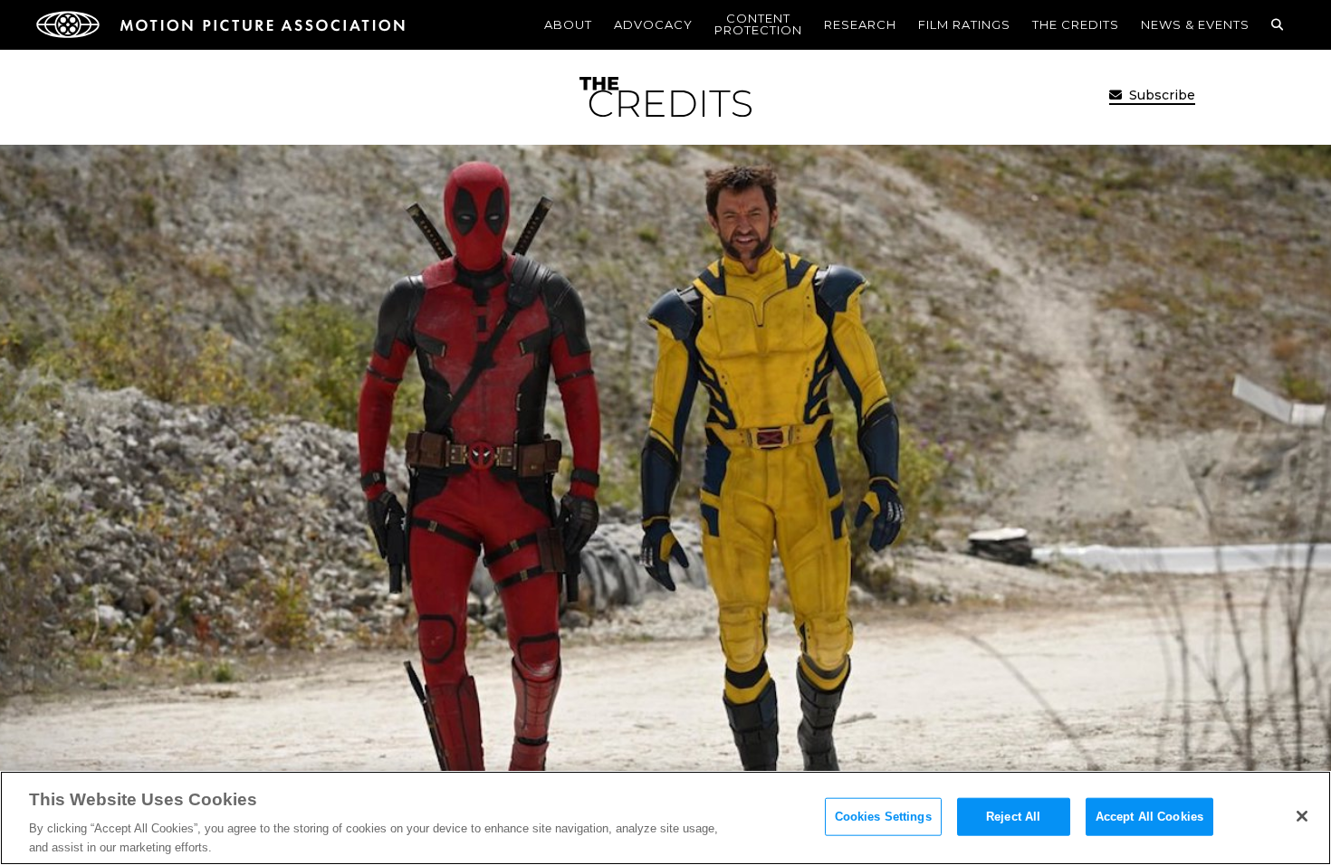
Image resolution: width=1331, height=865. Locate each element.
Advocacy (653, 24)
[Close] (1302, 816)
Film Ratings (964, 24)
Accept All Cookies (1149, 816)
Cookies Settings (883, 816)
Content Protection (758, 24)
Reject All (1013, 816)
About (568, 24)
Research (860, 24)
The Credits (1075, 24)
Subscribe (1160, 95)
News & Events (1195, 24)
